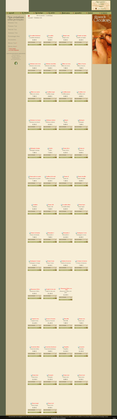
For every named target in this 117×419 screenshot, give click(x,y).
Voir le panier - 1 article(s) (44, 15)
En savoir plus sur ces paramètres (58, 418)
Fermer (114, 418)
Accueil (30, 17)
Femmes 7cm (38, 17)
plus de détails (31, 42)
